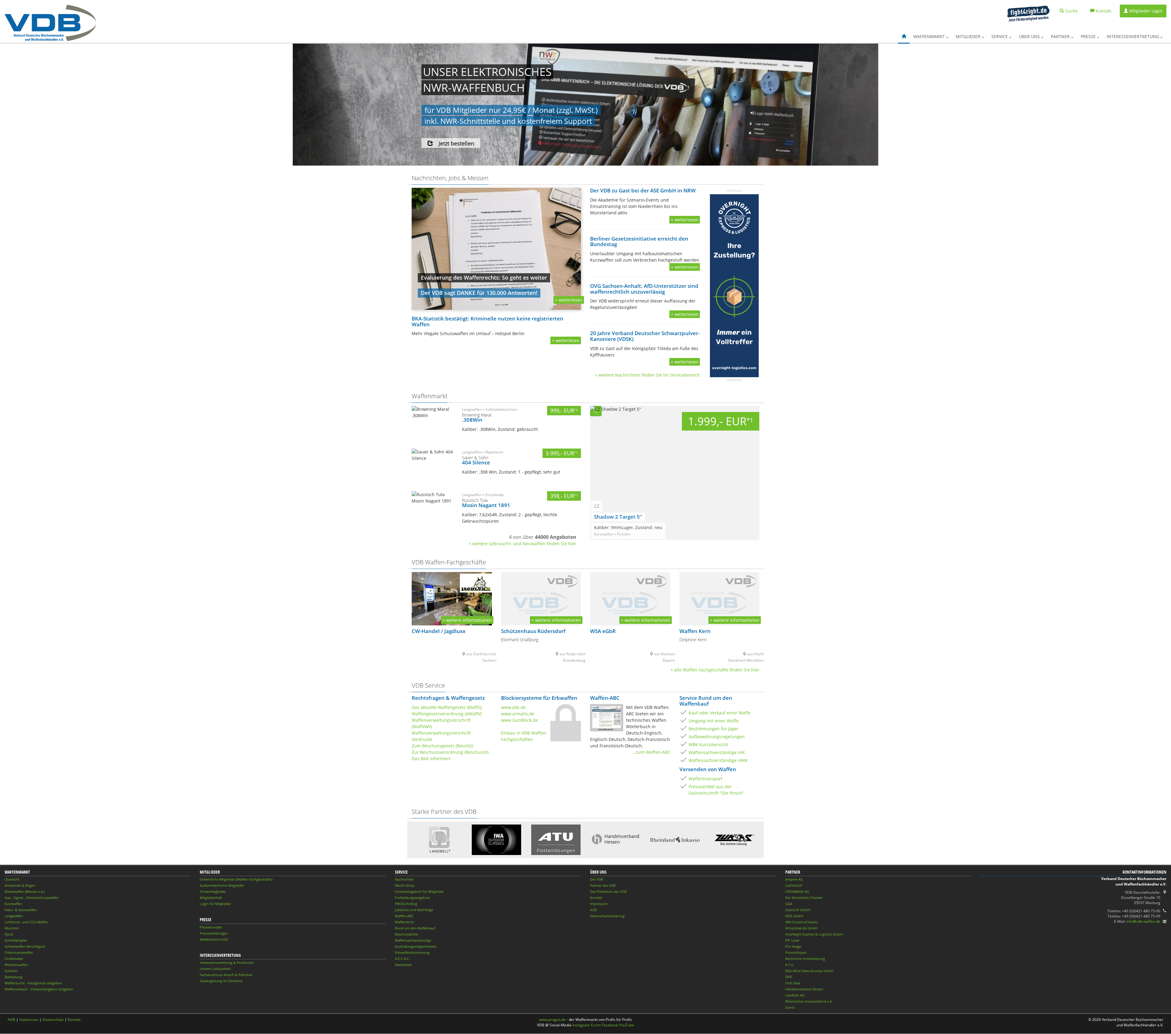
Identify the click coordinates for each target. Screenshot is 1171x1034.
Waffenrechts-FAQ (214, 939)
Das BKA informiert (431, 758)
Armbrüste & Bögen (20, 885)
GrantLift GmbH (797, 909)
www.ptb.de (513, 707)
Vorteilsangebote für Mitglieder (419, 891)
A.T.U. (789, 964)
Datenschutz (53, 1019)
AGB (593, 909)
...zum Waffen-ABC (651, 752)
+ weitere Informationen (467, 620)
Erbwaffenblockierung (412, 952)
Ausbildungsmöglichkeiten (416, 946)
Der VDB (596, 879)
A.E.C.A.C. (402, 958)
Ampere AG (794, 879)
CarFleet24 (793, 885)
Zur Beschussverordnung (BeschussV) (450, 752)
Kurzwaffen (13, 903)
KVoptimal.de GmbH (801, 928)
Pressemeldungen (214, 933)
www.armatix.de (517, 714)
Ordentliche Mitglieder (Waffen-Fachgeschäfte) (236, 879)
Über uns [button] (1030, 36)
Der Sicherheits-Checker (803, 897)
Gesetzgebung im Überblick (221, 981)
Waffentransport (705, 779)
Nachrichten (404, 879)
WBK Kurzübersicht (708, 744)
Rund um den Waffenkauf (415, 928)
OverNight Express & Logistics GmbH (814, 934)
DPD (788, 977)
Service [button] (1000, 36)
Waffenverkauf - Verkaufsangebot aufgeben (39, 989)
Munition (12, 928)
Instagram (581, 1025)
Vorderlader (14, 958)
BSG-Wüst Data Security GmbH (809, 970)
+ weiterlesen (568, 300)
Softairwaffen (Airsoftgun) (25, 946)
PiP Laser (792, 940)
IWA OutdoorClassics (801, 922)
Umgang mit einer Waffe (714, 721)
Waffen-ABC (404, 916)
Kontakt (596, 897)
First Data (792, 983)
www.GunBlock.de (519, 720)
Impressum (598, 903)
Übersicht (12, 879)
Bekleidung (13, 977)
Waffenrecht (404, 922)
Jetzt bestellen (456, 143)
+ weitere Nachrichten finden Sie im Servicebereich (647, 375)
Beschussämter (406, 934)
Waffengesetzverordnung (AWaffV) (447, 714)
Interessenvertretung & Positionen (227, 962)
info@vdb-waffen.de (1143, 921)
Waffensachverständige (413, 940)
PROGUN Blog (406, 903)
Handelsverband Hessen (804, 989)
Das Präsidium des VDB (608, 891)
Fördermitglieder (213, 891)
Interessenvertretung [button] (1133, 36)
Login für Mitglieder (215, 903)
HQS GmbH (794, 916)
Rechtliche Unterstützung (805, 958)
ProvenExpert (796, 952)
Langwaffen (14, 916)
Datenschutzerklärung (607, 916)
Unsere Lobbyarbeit (215, 968)
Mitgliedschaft (211, 897)
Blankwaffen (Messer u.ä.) (25, 891)
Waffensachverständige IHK (717, 752)
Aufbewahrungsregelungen (717, 736)
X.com (596, 1025)
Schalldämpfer (16, 940)
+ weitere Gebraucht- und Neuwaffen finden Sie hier (522, 543)
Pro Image (793, 946)
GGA (788, 903)
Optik (9, 934)
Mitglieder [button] (969, 36)
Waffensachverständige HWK (718, 760)
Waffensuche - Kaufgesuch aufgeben (33, 983)
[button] (904, 36)
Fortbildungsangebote (412, 897)
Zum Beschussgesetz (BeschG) (442, 746)
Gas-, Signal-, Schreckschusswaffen (32, 897)
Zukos (790, 1007)
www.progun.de (552, 1019)
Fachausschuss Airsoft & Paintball (226, 974)
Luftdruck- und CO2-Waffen (26, 922)
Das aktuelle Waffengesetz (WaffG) (447, 707)
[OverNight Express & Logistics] (734, 285)
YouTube (626, 1025)
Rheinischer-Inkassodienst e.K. (809, 1001)
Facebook (610, 1025)
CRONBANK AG (797, 891)
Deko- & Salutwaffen (21, 909)
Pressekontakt (211, 927)
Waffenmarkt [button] (929, 36)
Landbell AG (794, 995)
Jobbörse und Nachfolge (414, 909)
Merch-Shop (404, 885)
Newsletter (403, 964)
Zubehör (11, 970)
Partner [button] (1061, 36)
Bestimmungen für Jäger (714, 729)
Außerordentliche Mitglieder (222, 885)
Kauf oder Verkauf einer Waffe (719, 713)
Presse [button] (1089, 36)
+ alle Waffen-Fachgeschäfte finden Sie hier (715, 670)
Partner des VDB (603, 885)
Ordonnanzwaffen (19, 952)
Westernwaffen (16, 964)
